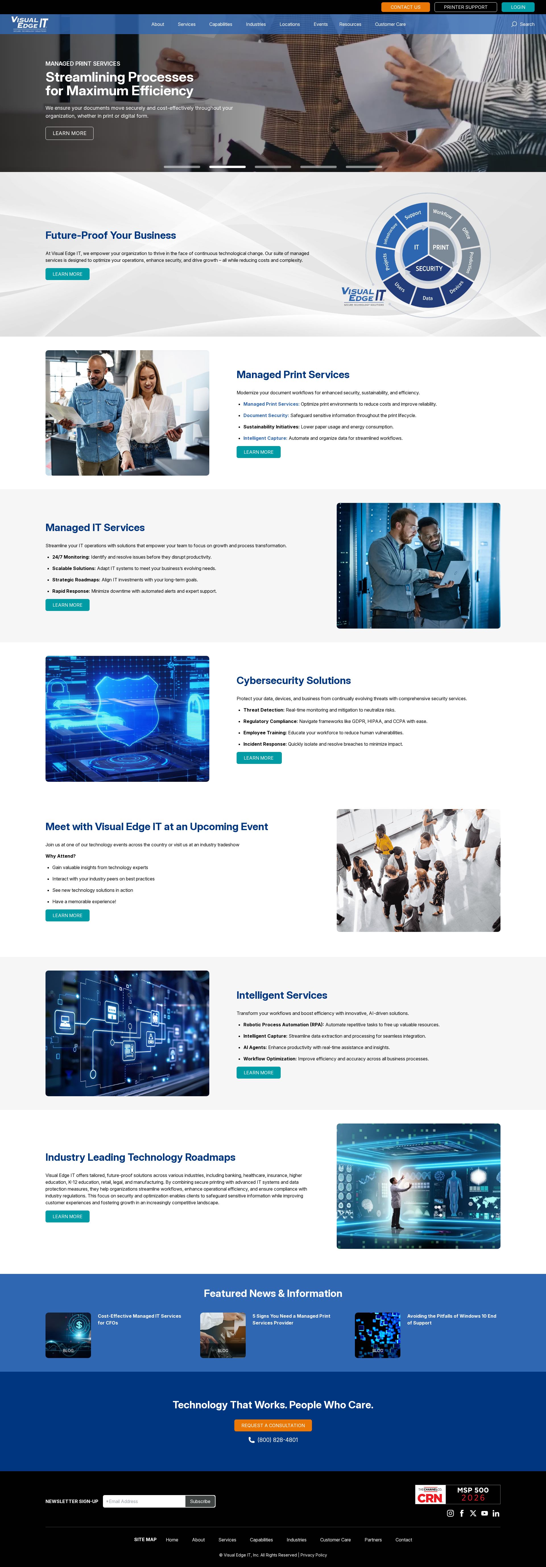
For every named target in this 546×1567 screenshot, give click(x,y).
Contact (404, 1540)
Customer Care (390, 24)
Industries (256, 24)
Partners (373, 1540)
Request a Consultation (273, 1425)
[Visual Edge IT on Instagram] (450, 1513)
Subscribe (200, 1501)
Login (518, 7)
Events (321, 24)
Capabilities (220, 24)
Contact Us (406, 7)
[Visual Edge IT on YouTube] (484, 1513)
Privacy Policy (314, 1555)
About (157, 24)
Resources (350, 24)
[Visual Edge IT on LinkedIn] (495, 1513)
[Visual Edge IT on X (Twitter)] (473, 1513)
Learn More (69, 133)
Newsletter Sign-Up (72, 1501)
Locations (290, 24)
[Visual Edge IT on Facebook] (461, 1513)
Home (172, 1540)
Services (187, 24)
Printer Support (466, 7)
